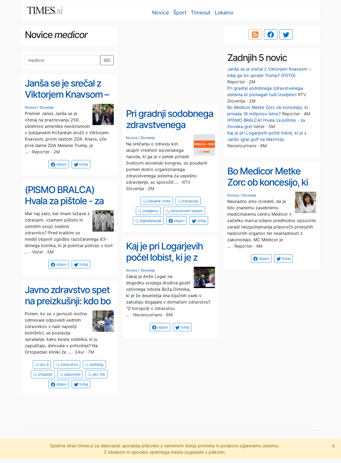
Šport (179, 12)
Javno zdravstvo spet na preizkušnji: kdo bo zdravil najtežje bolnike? (68, 306)
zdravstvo (68, 364)
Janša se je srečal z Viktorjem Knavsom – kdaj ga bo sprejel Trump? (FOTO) (67, 100)
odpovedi (71, 374)
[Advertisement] (170, 62)
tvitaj (83, 164)
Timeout (200, 12)
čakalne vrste (158, 201)
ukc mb (98, 374)
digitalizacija (150, 220)
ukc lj (43, 364)
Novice (160, 12)
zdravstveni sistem (186, 210)
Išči (107, 60)
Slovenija (46, 107)
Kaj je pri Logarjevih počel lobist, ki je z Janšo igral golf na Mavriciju (164, 263)
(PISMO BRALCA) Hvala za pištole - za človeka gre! (64, 201)
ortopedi (44, 374)
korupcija (189, 201)
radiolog (96, 364)
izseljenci (149, 210)
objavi (61, 164)
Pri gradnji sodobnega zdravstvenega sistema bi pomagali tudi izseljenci (169, 130)
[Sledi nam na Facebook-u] (270, 34)
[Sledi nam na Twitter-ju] (286, 34)
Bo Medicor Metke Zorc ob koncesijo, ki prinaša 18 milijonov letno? (267, 188)
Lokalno (224, 12)
